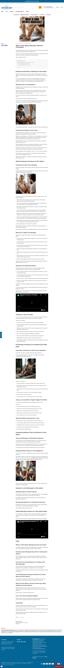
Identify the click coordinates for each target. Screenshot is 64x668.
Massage (22, 617)
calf (39, 211)
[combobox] (26, 7)
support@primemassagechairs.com (38, 648)
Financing (6, 3)
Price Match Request (29, 662)
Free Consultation (12, 3)
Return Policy (9, 663)
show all (18, 67)
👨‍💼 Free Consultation (34, 14)
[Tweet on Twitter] (3, 45)
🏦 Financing (48, 14)
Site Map (19, 663)
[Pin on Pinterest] (6, 45)
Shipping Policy (14, 663)
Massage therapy (19, 100)
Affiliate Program (3, 662)
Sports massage (19, 316)
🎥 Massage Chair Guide (25, 14)
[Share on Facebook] (2, 45)
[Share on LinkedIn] (5, 45)
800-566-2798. (44, 646)
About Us (2, 3)
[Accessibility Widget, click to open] (1, 666)
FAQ (20, 662)
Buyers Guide (12, 662)
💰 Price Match (41, 14)
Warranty (21, 3)
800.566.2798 (49, 6)
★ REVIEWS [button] (0, 335)
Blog (8, 662)
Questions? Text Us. (59, 666)
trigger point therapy (35, 151)
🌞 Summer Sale (16, 14)
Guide (20, 617)
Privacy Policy (3, 663)
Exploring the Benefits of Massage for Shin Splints (26, 62)
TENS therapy (18, 453)
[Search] (40, 7)
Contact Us (17, 662)
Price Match (18, 3)
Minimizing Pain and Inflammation (23, 63)
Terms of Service (24, 663)
